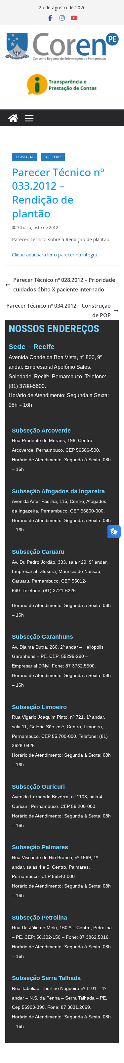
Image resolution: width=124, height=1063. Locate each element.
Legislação (25, 157)
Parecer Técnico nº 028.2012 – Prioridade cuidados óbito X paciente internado (64, 284)
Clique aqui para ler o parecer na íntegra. (56, 254)
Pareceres (52, 157)
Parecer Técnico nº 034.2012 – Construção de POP (58, 310)
